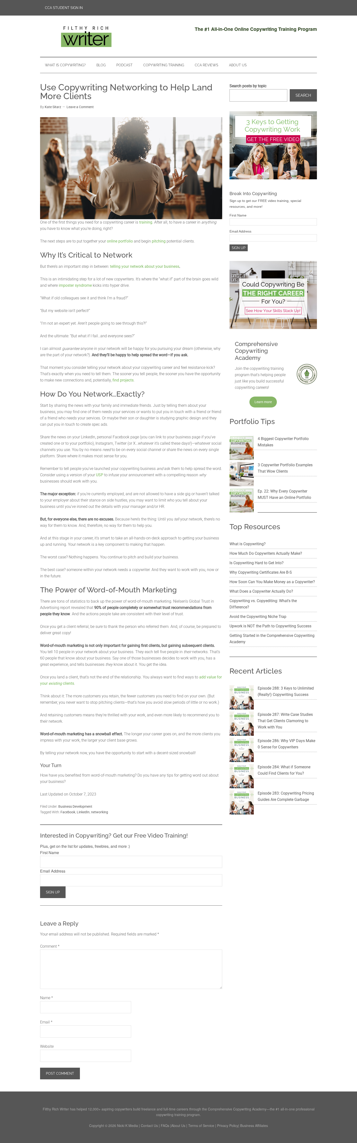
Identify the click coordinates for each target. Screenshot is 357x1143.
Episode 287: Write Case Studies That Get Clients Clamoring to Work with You (285, 720)
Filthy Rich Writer (86, 36)
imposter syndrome (75, 285)
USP (99, 475)
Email (46, 1022)
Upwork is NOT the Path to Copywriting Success (270, 626)
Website (47, 1046)
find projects (123, 380)
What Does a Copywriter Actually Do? (261, 591)
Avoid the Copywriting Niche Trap (258, 616)
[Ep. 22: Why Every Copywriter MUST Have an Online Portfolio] (242, 501)
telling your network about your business (144, 266)
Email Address (52, 871)
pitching (159, 241)
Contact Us (149, 1125)
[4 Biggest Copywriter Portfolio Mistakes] (242, 449)
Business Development (75, 806)
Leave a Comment (80, 107)
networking (99, 812)
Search (303, 95)
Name (46, 998)
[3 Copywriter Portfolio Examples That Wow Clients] (242, 475)
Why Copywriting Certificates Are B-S (261, 572)
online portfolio (120, 241)
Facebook (67, 812)
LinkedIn (83, 812)
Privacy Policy (227, 1125)
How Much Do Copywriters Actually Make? (266, 553)
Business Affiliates (254, 1125)
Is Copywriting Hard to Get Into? (257, 563)
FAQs (165, 1125)
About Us (178, 1125)
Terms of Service (201, 1125)
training (145, 222)
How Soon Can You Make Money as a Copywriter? (272, 582)
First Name (49, 852)
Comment (50, 946)
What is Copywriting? (248, 544)
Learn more (263, 402)
